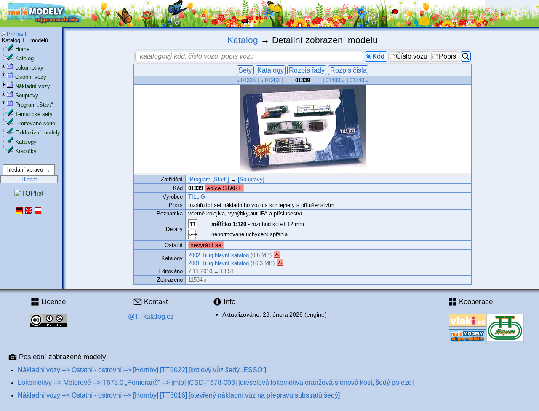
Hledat (29, 179)
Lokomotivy (29, 67)
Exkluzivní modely (37, 132)
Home (22, 49)
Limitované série (35, 123)
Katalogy (26, 142)
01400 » (335, 80)
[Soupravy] (251, 179)
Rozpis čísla (348, 70)
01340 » (359, 80)
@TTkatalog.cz (150, 316)
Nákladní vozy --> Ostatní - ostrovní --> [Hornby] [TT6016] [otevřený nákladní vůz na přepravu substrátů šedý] (179, 395)
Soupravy (26, 95)
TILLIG (196, 196)
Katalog (24, 58)
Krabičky (26, 151)
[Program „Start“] (208, 179)
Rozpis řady (307, 70)
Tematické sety (34, 114)
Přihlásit (17, 34)
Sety (245, 70)
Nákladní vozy (32, 86)
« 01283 (270, 80)
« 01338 (246, 80)
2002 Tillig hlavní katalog (218, 255)
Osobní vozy (30, 77)
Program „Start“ (34, 105)
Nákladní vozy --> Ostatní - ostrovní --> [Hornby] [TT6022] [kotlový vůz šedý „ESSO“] (142, 369)
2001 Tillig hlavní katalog (218, 263)
